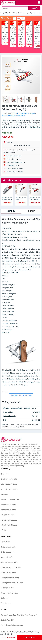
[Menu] (39, 2)
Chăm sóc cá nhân (8, 572)
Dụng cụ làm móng (36, 13)
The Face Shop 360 (24, 632)
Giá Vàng (35, 632)
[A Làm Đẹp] (11, 439)
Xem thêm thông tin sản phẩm (21, 395)
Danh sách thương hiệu (10, 499)
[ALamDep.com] (11, 3)
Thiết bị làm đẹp (7, 588)
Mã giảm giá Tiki (7, 515)
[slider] (5, 99)
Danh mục (5, 494)
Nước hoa (5, 598)
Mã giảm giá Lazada (9, 520)
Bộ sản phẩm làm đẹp (9, 593)
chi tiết (31, 211)
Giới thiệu (10, 211)
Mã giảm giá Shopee (9, 525)
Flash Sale (6, 18)
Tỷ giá (14, 632)
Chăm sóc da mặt (8, 547)
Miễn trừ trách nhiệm (9, 489)
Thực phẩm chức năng (10, 577)
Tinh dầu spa (6, 603)
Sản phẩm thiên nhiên (9, 562)
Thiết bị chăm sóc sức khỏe (12, 583)
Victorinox (15, 113)
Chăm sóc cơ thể (7, 552)
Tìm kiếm (34, 8)
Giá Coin (9, 634)
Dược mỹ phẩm (7, 557)
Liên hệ (3, 530)
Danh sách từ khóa (8, 510)
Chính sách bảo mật (9, 479)
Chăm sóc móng (23, 13)
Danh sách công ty (8, 505)
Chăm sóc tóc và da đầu (11, 567)
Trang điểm (12, 13)
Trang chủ (4, 13)
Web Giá (3, 634)
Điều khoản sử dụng (9, 484)
